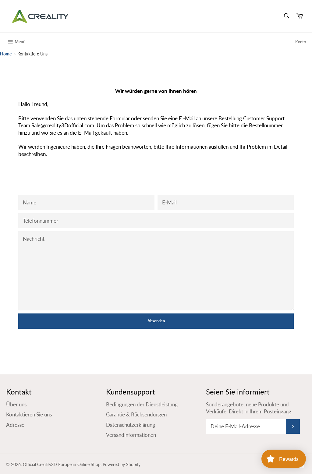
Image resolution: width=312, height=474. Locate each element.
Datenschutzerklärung (130, 425)
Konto (300, 41)
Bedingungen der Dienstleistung (142, 404)
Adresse (15, 425)
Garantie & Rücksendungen (136, 414)
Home (6, 53)
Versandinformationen (131, 435)
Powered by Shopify (121, 464)
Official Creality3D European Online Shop (62, 464)
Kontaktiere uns (32, 53)
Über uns (16, 404)
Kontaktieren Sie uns (29, 414)
